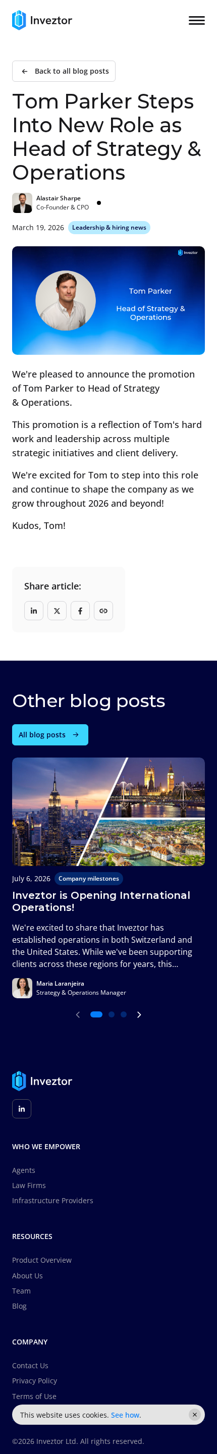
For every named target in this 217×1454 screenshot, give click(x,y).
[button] (111, 1014)
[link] (64, 71)
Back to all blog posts (72, 71)
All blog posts (42, 734)
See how (125, 1415)
